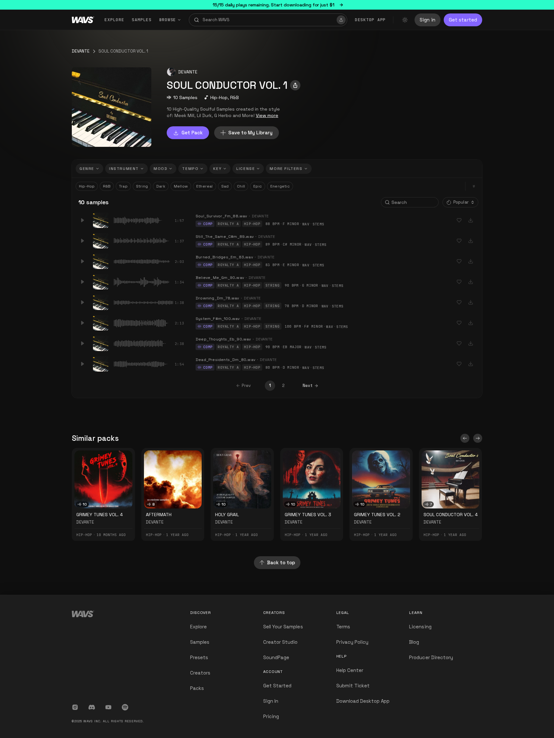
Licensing (420, 627)
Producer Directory (431, 657)
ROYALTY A (228, 224)
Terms (343, 627)
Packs (197, 688)
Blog (414, 642)
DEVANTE (80, 51)
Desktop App (370, 19)
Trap (123, 186)
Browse (167, 19)
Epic (257, 186)
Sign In (270, 701)
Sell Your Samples (283, 627)
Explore (114, 19)
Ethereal (204, 186)
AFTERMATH (159, 514)
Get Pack (192, 133)
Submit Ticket (353, 686)
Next (308, 385)
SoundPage (276, 657)
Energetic (280, 186)
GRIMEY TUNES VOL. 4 (99, 514)
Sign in (427, 20)
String (142, 186)
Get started (463, 20)
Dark (160, 186)
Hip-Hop (219, 97)
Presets (199, 657)
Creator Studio (280, 642)
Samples (141, 19)
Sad (225, 186)
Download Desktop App (363, 701)
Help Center (350, 670)
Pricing (271, 716)
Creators (200, 673)
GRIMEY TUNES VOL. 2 (377, 514)
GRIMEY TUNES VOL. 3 (308, 514)
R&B (234, 97)
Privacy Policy (352, 642)
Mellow (181, 186)
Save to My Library (250, 133)
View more (267, 115)
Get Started (277, 686)
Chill (241, 186)
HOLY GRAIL (227, 514)
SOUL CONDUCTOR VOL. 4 (451, 514)
